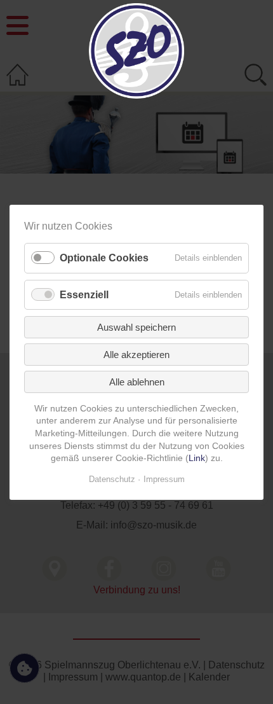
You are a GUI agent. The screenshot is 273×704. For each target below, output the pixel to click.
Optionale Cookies (104, 257)
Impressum (164, 478)
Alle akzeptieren (136, 354)
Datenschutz (112, 478)
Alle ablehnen (136, 381)
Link (197, 458)
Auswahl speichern (136, 326)
